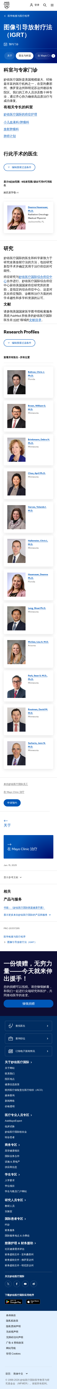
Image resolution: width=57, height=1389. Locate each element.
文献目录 (35, 320)
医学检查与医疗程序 (18, 16)
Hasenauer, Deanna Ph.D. (38, 576)
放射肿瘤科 (11, 129)
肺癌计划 (10, 136)
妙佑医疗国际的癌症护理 (20, 114)
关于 (9, 55)
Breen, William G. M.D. (37, 407)
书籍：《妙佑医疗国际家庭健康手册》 (24, 907)
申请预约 (12, 802)
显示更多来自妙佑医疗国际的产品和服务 (25, 914)
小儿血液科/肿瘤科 (16, 122)
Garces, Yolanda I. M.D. (37, 508)
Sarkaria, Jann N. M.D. (37, 745)
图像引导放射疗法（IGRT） (22, 942)
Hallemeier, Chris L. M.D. (38, 542)
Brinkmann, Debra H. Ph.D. (39, 441)
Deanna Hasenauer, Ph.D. (38, 209)
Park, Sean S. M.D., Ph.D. (37, 677)
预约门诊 (14, 44)
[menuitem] (9, 56)
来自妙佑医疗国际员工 (16, 784)
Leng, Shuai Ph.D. (37, 608)
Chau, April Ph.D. (37, 473)
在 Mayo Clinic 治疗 (14, 792)
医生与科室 (25, 55)
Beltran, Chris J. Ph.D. (36, 373)
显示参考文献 (11, 877)
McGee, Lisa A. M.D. (38, 641)
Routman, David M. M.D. (38, 711)
